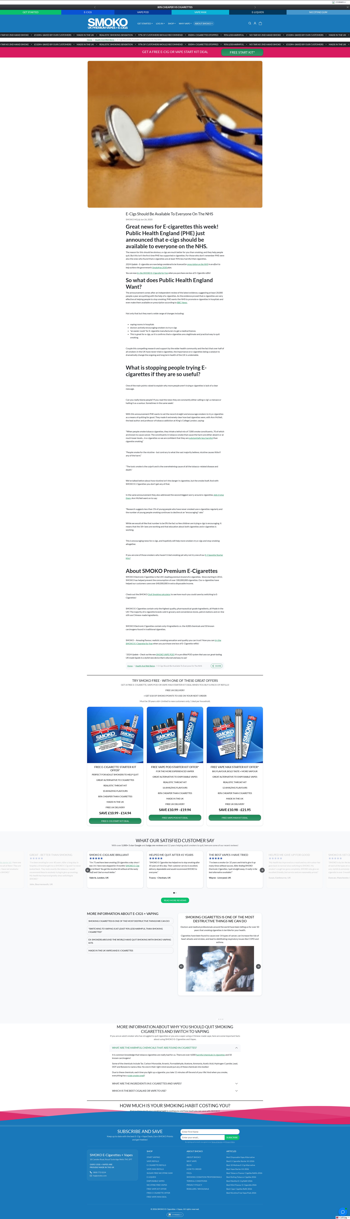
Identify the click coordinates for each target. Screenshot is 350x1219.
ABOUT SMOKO (194, 1157)
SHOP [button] (171, 23)
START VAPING (153, 1157)
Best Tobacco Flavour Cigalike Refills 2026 (244, 1173)
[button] (249, 23)
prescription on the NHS (197, 264)
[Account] (255, 23)
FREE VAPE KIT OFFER (156, 1189)
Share (218, 666)
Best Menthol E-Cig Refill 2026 (239, 1181)
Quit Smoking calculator (159, 594)
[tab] (174, 893)
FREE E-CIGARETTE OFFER (158, 1193)
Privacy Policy (230, 1142)
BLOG (189, 1165)
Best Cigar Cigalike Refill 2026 (239, 1189)
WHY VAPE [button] (184, 23)
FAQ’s (189, 1173)
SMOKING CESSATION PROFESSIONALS (204, 1177)
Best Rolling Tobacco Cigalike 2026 (241, 1177)
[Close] (347, 7)
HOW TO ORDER (194, 1169)
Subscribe (232, 1137)
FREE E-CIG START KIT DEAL (115, 821)
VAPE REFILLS (153, 1161)
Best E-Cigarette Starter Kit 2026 (240, 1161)
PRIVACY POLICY (194, 1185)
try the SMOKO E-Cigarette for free (152, 273)
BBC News (182, 302)
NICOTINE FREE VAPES (157, 1185)
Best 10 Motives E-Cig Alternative (240, 1165)
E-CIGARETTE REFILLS (156, 1165)
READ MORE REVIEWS (175, 900)
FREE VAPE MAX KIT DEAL (235, 817)
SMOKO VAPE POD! (165, 654)
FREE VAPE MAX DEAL (157, 1197)
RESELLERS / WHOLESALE (198, 1189)
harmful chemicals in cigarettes (210, 1054)
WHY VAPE (192, 1161)
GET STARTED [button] (144, 23)
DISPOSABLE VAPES (155, 1181)
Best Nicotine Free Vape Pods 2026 (241, 1193)
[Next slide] (262, 870)
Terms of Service (217, 1142)
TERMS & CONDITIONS (197, 1181)
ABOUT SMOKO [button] (203, 23)
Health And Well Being (104, 40)
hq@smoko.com (100, 1175)
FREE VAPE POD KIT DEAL (175, 817)
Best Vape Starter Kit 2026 (237, 1169)
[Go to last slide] (87, 870)
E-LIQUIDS (151, 1177)
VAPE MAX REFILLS (155, 1169)
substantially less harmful (201, 438)
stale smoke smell (136, 1075)
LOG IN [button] (159, 23)
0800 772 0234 (99, 1172)
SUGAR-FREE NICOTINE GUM (160, 1173)
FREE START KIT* (242, 52)
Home (89, 40)
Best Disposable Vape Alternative (240, 1157)
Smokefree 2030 (159, 267)
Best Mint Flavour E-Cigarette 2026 (241, 1185)
